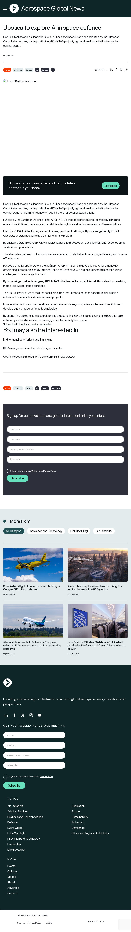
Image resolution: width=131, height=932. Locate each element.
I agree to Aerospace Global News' (34, 470)
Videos (11, 877)
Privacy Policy (49, 470)
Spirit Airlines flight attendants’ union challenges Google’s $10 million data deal (31, 587)
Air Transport (15, 806)
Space (29, 69)
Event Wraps (15, 828)
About (11, 882)
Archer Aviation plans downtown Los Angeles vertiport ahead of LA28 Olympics (95, 587)
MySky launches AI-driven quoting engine (27, 339)
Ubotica (56, 388)
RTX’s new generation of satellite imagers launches (33, 348)
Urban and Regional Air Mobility (90, 833)
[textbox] (62, 459)
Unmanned (78, 828)
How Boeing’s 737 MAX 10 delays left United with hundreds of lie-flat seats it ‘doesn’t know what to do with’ (96, 646)
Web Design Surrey (95, 921)
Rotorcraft (78, 822)
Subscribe (110, 185)
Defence (18, 69)
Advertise (13, 888)
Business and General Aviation (25, 817)
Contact (12, 893)
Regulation (78, 806)
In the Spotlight (16, 833)
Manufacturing (16, 849)
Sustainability (80, 817)
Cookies (21, 922)
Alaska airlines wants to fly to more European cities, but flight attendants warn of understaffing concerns (32, 646)
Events (11, 866)
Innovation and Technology (23, 839)
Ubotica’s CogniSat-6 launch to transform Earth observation (39, 356)
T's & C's (48, 922)
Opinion (12, 871)
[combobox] (65, 459)
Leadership (14, 844)
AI (37, 69)
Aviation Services (17, 811)
